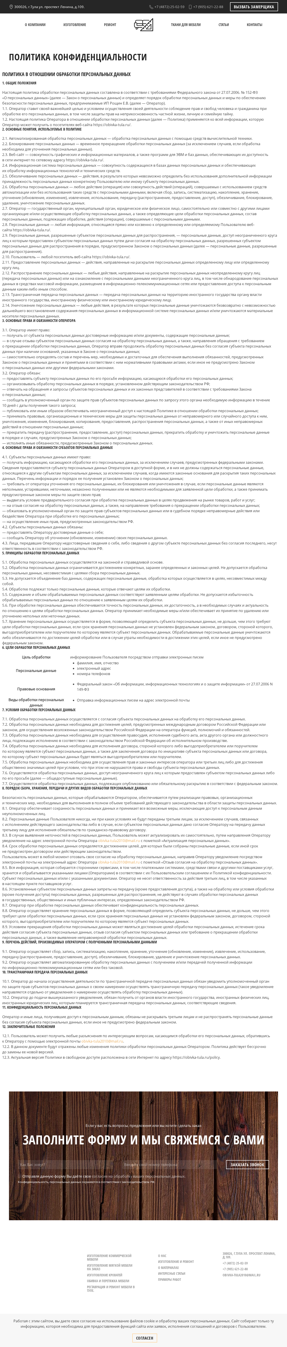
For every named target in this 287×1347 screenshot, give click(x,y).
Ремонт (110, 24)
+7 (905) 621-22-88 (207, 6)
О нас (162, 1255)
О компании (35, 24)
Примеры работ (169, 1279)
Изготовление (74, 24)
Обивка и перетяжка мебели (108, 1281)
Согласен (144, 1338)
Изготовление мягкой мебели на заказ (109, 1267)
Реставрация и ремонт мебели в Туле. (111, 1289)
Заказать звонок (247, 1164)
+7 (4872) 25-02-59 (169, 6)
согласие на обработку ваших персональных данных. (138, 1176)
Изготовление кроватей (104, 1275)
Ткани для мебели (186, 24)
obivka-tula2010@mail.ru (119, 840)
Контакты (254, 24)
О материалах (168, 1267)
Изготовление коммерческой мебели (109, 1257)
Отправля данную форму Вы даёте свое (103, 1176)
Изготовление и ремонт (176, 1261)
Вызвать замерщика (254, 6)
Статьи (224, 24)
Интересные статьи (171, 1273)
